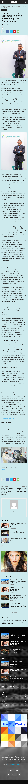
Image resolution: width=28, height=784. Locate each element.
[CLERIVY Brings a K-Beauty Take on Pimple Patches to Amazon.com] (5, 525)
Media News (7, 6)
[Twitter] (11, 31)
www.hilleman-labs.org (7, 418)
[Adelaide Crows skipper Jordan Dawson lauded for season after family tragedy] (5, 597)
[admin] (2, 28)
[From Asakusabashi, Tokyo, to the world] (5, 540)
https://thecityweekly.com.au (14, 513)
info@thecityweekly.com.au (13, 764)
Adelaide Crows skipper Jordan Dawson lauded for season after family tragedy (18, 597)
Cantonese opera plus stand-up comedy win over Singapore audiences (18, 532)
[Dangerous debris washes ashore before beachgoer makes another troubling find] (5, 581)
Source (3, 469)
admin (6, 27)
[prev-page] (2, 546)
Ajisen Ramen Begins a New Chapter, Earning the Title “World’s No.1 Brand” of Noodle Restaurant (7, 491)
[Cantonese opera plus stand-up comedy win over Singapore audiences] (5, 533)
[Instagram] (12, 774)
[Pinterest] (14, 31)
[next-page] (5, 546)
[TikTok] (15, 774)
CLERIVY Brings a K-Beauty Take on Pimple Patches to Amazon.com (18, 525)
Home (2, 6)
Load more (13, 612)
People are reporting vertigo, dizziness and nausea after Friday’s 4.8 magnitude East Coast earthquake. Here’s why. (13, 622)
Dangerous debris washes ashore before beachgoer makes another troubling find (18, 581)
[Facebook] (7, 31)
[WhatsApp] (18, 31)
